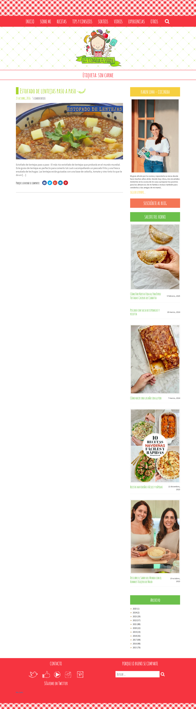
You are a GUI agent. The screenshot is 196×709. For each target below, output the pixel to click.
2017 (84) (135, 639)
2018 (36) (135, 636)
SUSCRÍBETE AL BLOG (155, 203)
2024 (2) (134, 612)
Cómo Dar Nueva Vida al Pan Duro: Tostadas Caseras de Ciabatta (145, 296)
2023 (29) (135, 616)
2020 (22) (135, 628)
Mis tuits (19, 692)
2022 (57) (135, 620)
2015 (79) (135, 647)
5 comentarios (39, 98)
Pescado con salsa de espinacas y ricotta (145, 312)
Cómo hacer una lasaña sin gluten (145, 398)
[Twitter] (33, 674)
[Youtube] (57, 674)
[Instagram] (68, 674)
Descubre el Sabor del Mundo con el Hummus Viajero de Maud (146, 580)
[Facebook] (46, 674)
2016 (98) (135, 643)
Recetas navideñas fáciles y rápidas (146, 487)
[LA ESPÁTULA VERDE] (98, 48)
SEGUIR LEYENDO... (138, 192)
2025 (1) (134, 608)
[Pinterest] (80, 674)
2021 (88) (135, 624)
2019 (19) (135, 632)
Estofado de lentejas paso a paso (48, 91)
